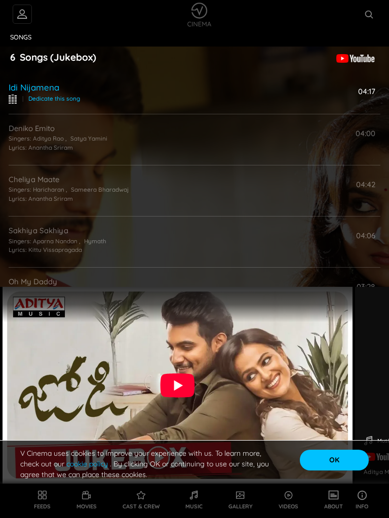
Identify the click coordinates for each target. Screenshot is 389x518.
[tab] (21, 37)
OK (334, 459)
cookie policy (88, 463)
